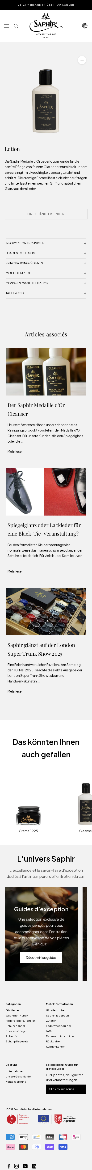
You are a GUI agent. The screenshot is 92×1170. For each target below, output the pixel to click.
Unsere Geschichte (18, 1076)
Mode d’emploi (18, 273)
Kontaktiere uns (16, 1081)
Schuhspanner (15, 1025)
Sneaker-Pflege (16, 1031)
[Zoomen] (82, 60)
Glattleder (12, 1010)
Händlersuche (55, 1010)
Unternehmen (15, 1071)
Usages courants (20, 253)
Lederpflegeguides (58, 1025)
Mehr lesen (16, 451)
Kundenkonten (55, 1046)
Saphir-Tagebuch (57, 1015)
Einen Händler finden (46, 214)
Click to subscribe (62, 1089)
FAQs (49, 1031)
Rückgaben (53, 1041)
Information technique (25, 243)
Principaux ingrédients (24, 263)
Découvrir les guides (41, 957)
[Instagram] (16, 1166)
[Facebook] (9, 1166)
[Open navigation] (85, 26)
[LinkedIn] (34, 1166)
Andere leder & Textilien (21, 1020)
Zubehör (11, 1036)
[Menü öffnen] (6, 26)
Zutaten (51, 1020)
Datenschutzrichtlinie (60, 1036)
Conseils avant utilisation (27, 283)
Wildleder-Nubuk (17, 1015)
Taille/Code (15, 293)
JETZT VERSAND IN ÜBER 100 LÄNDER (46, 4)
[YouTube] (25, 1166)
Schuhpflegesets (17, 1041)
